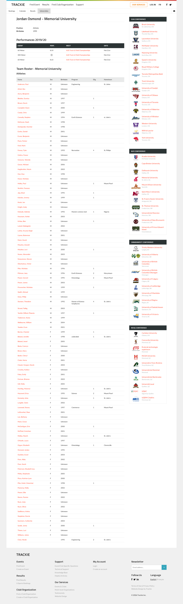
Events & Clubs (60, 586)
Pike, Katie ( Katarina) (25, 483)
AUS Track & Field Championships (78, 50)
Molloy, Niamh (23, 436)
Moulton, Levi (22, 250)
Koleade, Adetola (24, 212)
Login (95, 566)
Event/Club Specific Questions (66, 566)
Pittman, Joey (23, 273)
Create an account (100, 569)
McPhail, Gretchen (24, 431)
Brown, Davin (22, 103)
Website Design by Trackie (141, 589)
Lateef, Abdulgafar (24, 226)
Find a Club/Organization (26, 594)
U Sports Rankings (23, 583)
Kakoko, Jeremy (23, 198)
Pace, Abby (22, 459)
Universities (44, 11)
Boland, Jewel (22, 341)
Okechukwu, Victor (24, 264)
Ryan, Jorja (22, 502)
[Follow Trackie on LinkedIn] (138, 580)
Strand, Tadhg (22, 308)
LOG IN (153, 4)
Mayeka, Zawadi (24, 245)
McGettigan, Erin (24, 426)
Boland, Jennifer (23, 337)
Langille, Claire (23, 403)
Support (80, 4)
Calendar (22, 11)
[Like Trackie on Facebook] (132, 580)
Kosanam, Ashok (24, 216)
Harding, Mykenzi (24, 389)
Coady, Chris (22, 113)
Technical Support (62, 569)
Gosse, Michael (23, 165)
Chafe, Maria (22, 360)
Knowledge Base (61, 572)
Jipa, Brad (21, 193)
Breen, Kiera (22, 351)
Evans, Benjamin (23, 136)
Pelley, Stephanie (24, 474)
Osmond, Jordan (23, 450)
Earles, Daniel (23, 131)
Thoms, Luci (22, 530)
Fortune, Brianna (24, 379)
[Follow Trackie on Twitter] (134, 580)
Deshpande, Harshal (25, 127)
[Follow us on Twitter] (170, 5)
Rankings (12, 11)
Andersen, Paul (23, 84)
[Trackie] (23, 555)
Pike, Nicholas (23, 268)
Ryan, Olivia (22, 507)
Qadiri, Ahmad (23, 292)
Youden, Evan (22, 327)
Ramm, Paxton (23, 497)
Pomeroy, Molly (23, 488)
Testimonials (59, 593)
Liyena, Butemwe (24, 235)
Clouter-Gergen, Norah (26, 365)
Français (160, 579)
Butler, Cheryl (22, 356)
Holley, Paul (22, 183)
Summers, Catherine (25, 521)
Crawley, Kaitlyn (23, 370)
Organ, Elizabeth (24, 445)
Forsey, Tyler (22, 150)
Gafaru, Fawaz (23, 155)
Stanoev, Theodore (24, 301)
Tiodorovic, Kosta (24, 318)
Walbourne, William (24, 322)
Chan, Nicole (22, 540)
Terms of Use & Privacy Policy (142, 586)
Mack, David (22, 240)
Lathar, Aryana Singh (25, 231)
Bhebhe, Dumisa (23, 98)
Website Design (61, 596)
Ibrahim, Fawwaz (24, 188)
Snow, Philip (22, 297)
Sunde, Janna (22, 526)
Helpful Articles (61, 576)
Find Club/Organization (63, 4)
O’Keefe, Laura (23, 441)
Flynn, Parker (22, 141)
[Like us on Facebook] (167, 5)
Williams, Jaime (23, 535)
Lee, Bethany (22, 417)
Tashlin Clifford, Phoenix (26, 313)
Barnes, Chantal (23, 332)
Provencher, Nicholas (25, 287)
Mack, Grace (22, 422)
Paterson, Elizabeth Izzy (26, 469)
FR (160, 4)
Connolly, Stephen (24, 117)
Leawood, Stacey (24, 407)
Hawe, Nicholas (23, 179)
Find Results (21, 580)
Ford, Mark (22, 146)
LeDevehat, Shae (24, 412)
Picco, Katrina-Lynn (24, 478)
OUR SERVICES (138, 4)
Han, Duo (21, 174)
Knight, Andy (22, 207)
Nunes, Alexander (24, 254)
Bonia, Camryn (23, 346)
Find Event (35, 4)
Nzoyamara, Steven (25, 259)
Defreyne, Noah (23, 122)
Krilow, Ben (22, 221)
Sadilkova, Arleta (24, 511)
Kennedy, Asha (23, 398)
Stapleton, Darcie (24, 516)
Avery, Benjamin (23, 94)
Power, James (23, 283)
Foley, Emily (22, 374)
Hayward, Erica (23, 393)
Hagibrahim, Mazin (24, 169)
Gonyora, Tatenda (24, 160)
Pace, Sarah (22, 464)
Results (45, 4)
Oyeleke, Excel (23, 455)
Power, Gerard (23, 278)
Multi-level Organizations (64, 590)
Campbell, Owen (23, 108)
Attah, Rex (21, 89)
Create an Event (22, 569)
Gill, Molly (21, 384)
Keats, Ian (21, 202)
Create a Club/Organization (27, 597)
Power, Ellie (22, 492)
